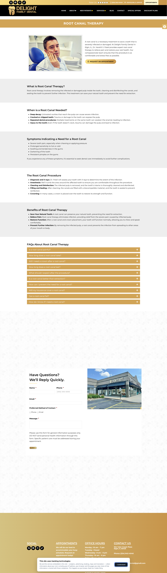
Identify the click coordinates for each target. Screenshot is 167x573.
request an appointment (101, 61)
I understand (121, 564)
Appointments (151, 2)
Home (63, 11)
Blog (112, 11)
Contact (120, 11)
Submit (33, 448)
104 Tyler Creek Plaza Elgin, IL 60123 (123, 547)
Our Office (134, 2)
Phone (33, 412)
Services (100, 11)
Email (41, 412)
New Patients (85, 11)
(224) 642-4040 (117, 2)
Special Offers (134, 11)
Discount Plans (151, 11)
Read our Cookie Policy (95, 568)
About (72, 11)
